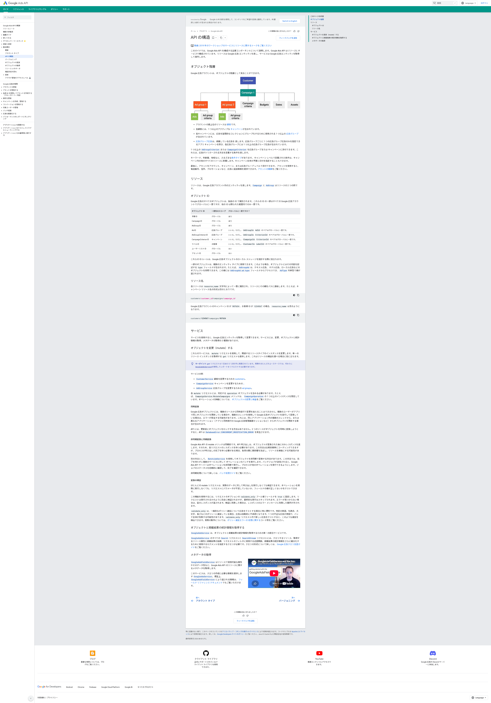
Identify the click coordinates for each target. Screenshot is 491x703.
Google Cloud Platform (110, 687)
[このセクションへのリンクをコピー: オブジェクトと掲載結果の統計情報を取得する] (247, 527)
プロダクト (203, 31)
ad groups (246, 388)
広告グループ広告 (204, 141)
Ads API (23, 3)
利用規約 (41, 698)
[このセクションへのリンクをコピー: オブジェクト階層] (217, 66)
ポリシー (54, 9)
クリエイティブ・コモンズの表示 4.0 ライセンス (240, 632)
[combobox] (444, 3)
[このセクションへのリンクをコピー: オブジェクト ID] (211, 196)
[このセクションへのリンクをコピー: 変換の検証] (203, 480)
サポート (66, 9)
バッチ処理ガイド (227, 473)
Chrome (81, 687)
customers (240, 379)
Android (69, 687)
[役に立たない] (298, 31)
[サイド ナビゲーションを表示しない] (30, 698)
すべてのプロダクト (145, 687)
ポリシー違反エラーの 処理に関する (244, 520)
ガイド (5, 9)
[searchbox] (17, 17)
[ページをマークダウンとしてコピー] (221, 38)
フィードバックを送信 (288, 38)
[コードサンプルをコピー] (298, 295)
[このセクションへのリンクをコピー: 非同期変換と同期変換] (213, 439)
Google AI (128, 687)
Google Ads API (216, 31)
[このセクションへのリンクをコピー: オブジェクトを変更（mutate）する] (235, 348)
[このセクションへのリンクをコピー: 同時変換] (201, 406)
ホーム (193, 31)
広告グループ (292, 134)
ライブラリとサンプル (37, 9)
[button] (16, 34)
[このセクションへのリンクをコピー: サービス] (205, 331)
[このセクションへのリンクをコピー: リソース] (205, 179)
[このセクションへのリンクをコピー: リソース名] (206, 281)
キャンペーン (237, 129)
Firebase (92, 687)
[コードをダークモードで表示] (294, 295)
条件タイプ (236, 158)
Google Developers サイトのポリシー (231, 634)
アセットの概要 (265, 169)
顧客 (229, 124)
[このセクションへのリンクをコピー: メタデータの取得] (213, 554)
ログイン (484, 3)
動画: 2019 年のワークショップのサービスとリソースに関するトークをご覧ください (233, 45)
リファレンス (18, 9)
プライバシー (52, 698)
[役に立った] (294, 31)
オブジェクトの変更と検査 (244, 399)
